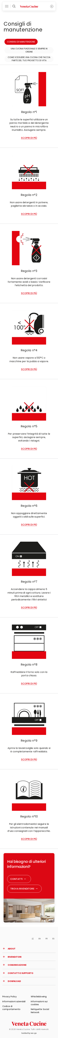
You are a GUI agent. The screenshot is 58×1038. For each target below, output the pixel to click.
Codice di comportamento (11, 1008)
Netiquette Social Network (40, 1011)
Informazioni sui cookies (39, 1003)
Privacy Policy (9, 996)
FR (47, 938)
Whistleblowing (39, 996)
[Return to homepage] (29, 1023)
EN (40, 938)
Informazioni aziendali (14, 1001)
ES (53, 938)
